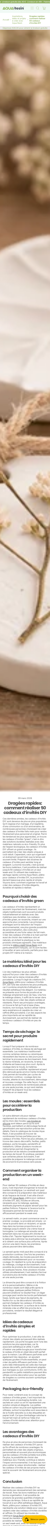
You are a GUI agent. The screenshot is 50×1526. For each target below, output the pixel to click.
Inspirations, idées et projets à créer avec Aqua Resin (19, 19)
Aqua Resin (8, 982)
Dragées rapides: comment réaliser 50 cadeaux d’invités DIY (37, 19)
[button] (37, 8)
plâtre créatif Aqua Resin (25, 945)
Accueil (6, 19)
